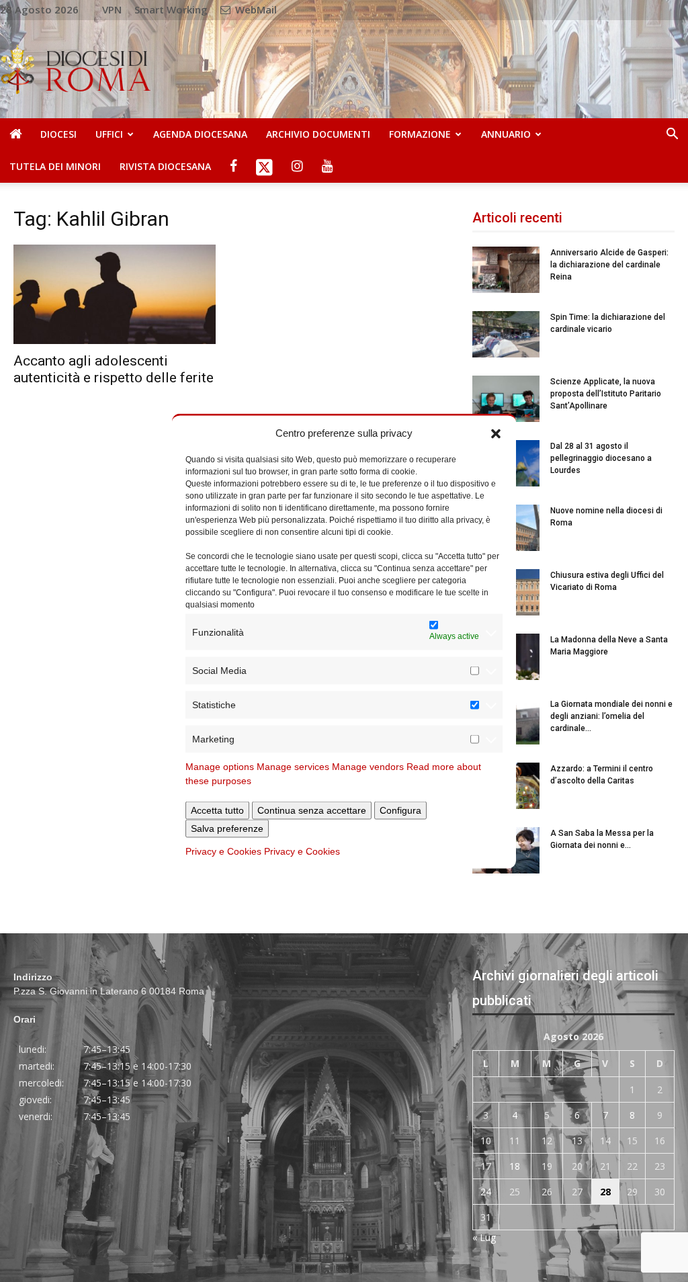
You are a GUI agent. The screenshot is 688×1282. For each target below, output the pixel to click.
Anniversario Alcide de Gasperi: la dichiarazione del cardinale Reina (609, 265)
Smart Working (171, 9)
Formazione (420, 134)
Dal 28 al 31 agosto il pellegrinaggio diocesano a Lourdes (601, 458)
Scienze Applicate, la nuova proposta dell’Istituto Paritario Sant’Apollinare (605, 394)
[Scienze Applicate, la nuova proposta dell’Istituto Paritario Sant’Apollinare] (506, 399)
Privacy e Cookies (223, 851)
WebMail (254, 9)
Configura (400, 810)
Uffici (109, 134)
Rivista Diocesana (165, 166)
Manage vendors (368, 766)
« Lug (484, 1237)
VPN (112, 9)
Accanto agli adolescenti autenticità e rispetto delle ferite (113, 369)
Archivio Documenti (318, 134)
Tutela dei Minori (55, 166)
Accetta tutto (217, 810)
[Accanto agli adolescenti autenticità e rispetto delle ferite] (114, 294)
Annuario (506, 134)
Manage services (293, 766)
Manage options (219, 766)
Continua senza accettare (311, 810)
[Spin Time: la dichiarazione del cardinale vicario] (506, 334)
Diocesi (58, 134)
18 (514, 1166)
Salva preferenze (227, 828)
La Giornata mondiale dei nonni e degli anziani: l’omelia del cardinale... (611, 716)
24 (485, 1191)
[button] (496, 432)
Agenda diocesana (200, 134)
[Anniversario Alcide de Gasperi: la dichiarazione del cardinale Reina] (506, 270)
